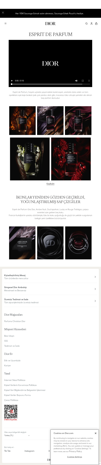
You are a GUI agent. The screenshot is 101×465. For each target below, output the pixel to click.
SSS (6, 341)
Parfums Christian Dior (14, 321)
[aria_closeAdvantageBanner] (3, 12)
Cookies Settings (74, 457)
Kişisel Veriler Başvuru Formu (17, 395)
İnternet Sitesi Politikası (14, 380)
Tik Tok (7, 451)
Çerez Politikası (11, 400)
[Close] (96, 433)
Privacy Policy (75, 451)
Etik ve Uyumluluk (12, 360)
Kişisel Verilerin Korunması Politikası (20, 385)
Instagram (29, 451)
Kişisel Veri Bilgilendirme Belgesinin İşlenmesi (24, 390)
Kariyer (7, 365)
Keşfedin (50, 183)
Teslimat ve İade (12, 346)
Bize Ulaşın (9, 336)
